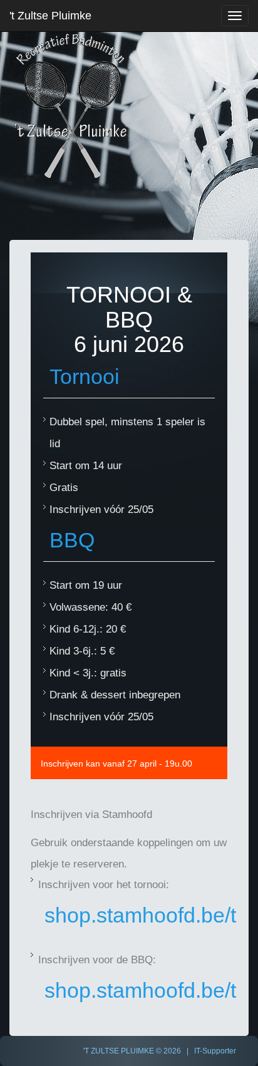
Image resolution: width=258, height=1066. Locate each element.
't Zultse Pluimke (50, 15)
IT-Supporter (215, 1051)
